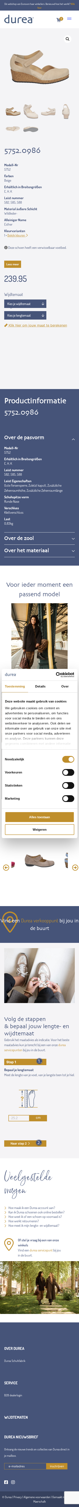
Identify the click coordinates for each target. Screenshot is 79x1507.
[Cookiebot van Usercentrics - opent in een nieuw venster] (56, 675)
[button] (67, 39)
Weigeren (40, 829)
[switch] (68, 772)
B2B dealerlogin (13, 1395)
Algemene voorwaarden (37, 1497)
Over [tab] (64, 686)
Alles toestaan (39, 817)
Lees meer (12, 264)
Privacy (17, 1497)
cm (38, 1117)
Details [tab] (40, 686)
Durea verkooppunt (39, 920)
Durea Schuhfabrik (14, 1361)
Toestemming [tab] (15, 686)
